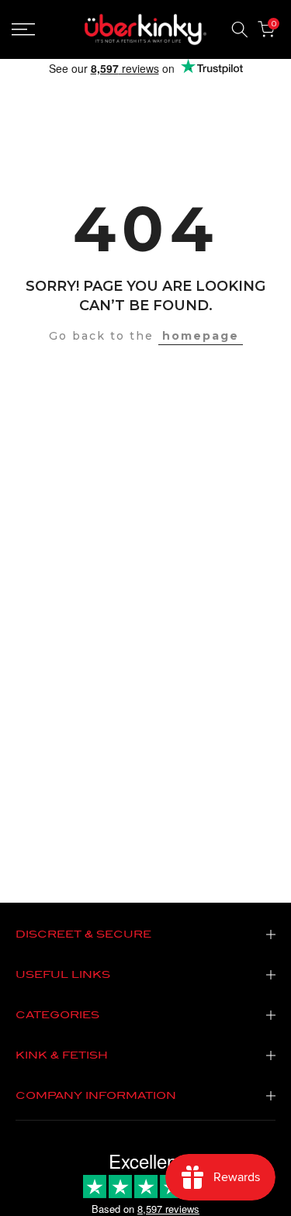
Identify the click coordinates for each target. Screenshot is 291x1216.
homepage (200, 336)
